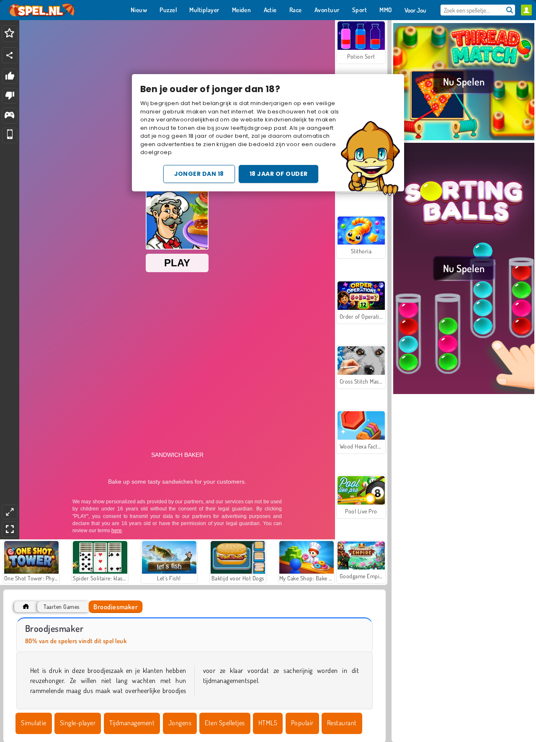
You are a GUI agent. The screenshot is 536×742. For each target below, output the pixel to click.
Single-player (77, 723)
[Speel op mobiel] (10, 135)
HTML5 (267, 723)
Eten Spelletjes (225, 723)
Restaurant (342, 723)
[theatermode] (10, 512)
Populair (302, 723)
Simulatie (33, 723)
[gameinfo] (9, 116)
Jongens (179, 723)
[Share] (10, 55)
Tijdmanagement (132, 723)
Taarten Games (61, 606)
